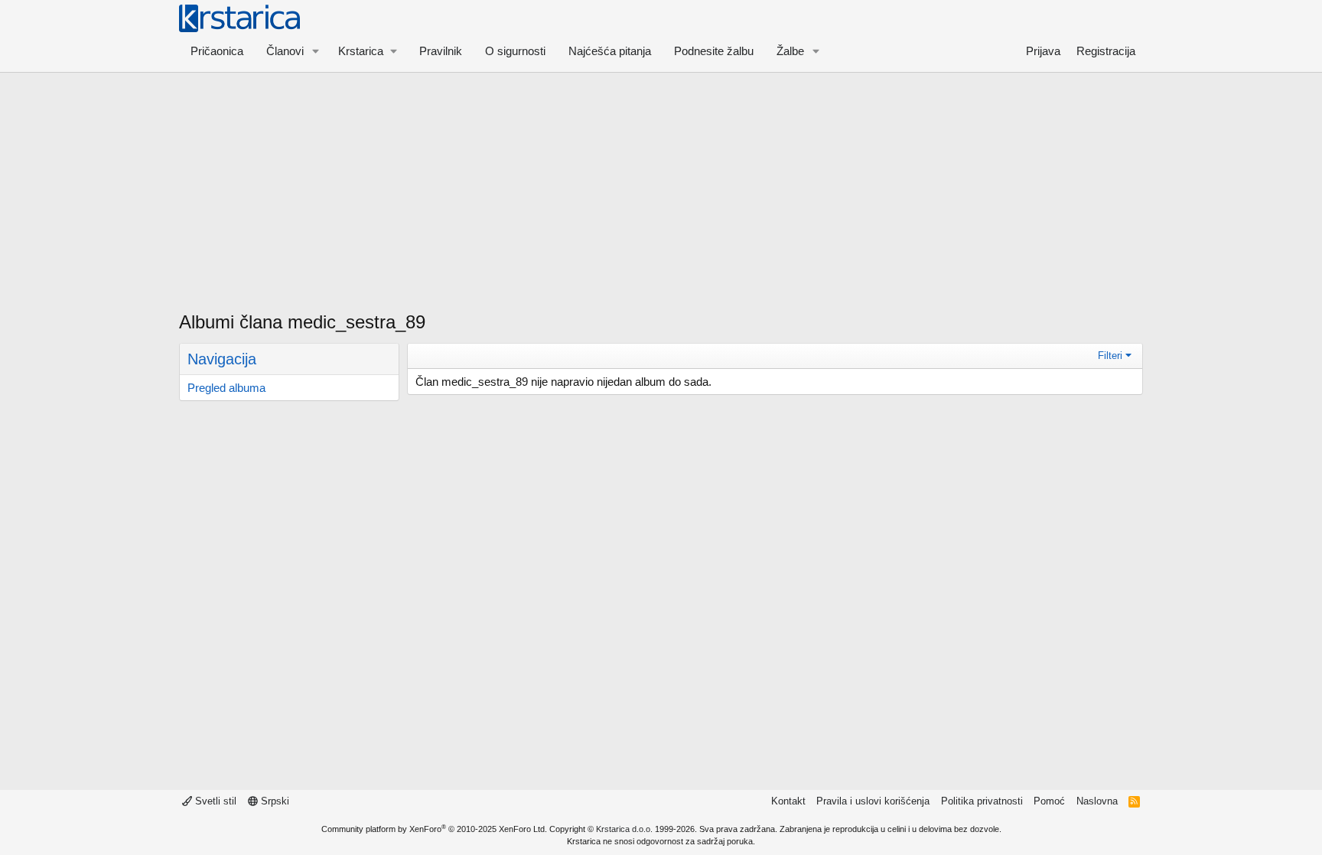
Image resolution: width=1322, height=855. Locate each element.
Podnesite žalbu (714, 50)
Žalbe (790, 50)
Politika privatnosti (982, 801)
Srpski (273, 801)
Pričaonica (216, 50)
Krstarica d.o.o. (624, 829)
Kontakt (788, 801)
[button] (316, 51)
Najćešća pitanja (609, 50)
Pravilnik (440, 50)
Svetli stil (214, 801)
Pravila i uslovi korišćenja (873, 801)
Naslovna (1097, 801)
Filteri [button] (1110, 355)
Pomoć (1049, 801)
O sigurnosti (515, 50)
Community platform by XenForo (434, 829)
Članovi (285, 50)
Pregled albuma (226, 387)
